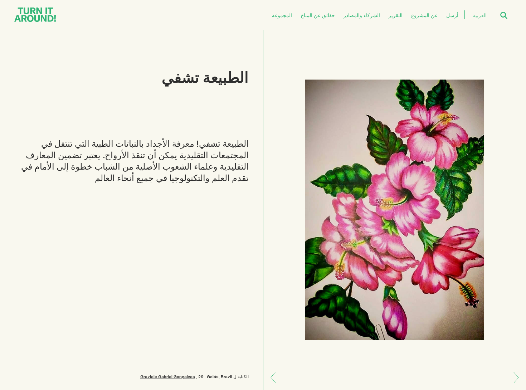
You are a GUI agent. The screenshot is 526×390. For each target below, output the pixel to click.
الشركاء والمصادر (362, 15)
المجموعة (282, 15)
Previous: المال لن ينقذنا (514, 382)
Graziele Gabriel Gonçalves (167, 376)
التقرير (396, 15)
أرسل (452, 15)
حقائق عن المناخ (318, 15)
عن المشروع (424, 15)
